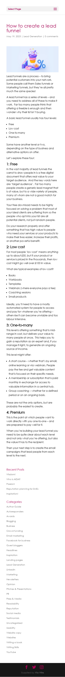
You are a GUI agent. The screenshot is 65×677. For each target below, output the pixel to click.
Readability (12, 603)
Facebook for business (18, 540)
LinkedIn (10, 569)
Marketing (11, 574)
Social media (13, 613)
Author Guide (13, 506)
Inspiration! (12, 493)
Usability (10, 627)
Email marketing (15, 535)
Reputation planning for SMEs (22, 488)
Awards (10, 516)
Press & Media (13, 598)
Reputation (12, 608)
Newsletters (12, 579)
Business (10, 526)
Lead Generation (33, 36)
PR (7, 593)
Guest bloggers (14, 545)
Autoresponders (14, 511)
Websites (11, 637)
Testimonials (12, 618)
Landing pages (14, 560)
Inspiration (12, 555)
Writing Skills (12, 647)
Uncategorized (14, 623)
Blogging (11, 521)
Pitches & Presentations (18, 589)
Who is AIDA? (13, 479)
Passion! (10, 484)
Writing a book (14, 642)
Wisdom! (10, 474)
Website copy (13, 632)
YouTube (11, 652)
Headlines (11, 550)
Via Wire (39, 672)
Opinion (10, 584)
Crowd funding (14, 530)
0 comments (51, 36)
